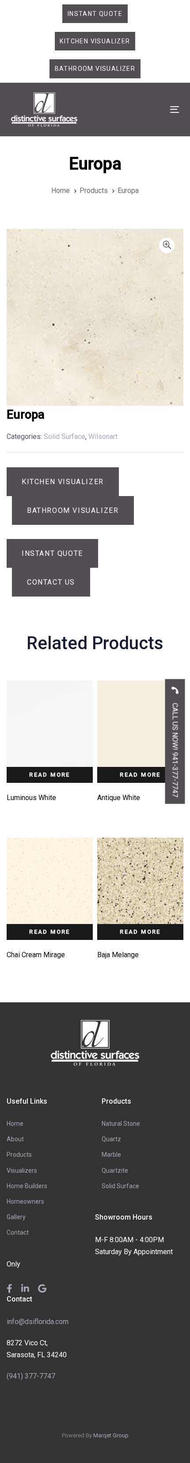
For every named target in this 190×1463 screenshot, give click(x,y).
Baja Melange (118, 955)
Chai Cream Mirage (36, 955)
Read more (49, 774)
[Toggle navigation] (151, 109)
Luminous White (31, 797)
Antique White (118, 797)
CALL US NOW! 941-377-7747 (175, 749)
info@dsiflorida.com (37, 1321)
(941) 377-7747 (31, 1376)
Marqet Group (111, 1435)
